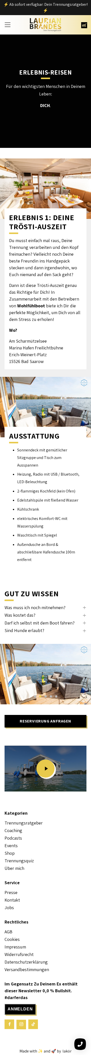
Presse (11, 892)
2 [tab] (40, 696)
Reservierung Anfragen (45, 721)
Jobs (9, 907)
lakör (67, 1051)
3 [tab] (45, 696)
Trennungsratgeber (24, 823)
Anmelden (20, 1009)
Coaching (13, 830)
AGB (8, 932)
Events (11, 845)
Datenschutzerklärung (26, 962)
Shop (10, 853)
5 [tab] (56, 696)
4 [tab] (51, 696)
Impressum (15, 947)
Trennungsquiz (19, 861)
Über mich (14, 868)
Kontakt (12, 900)
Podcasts (13, 838)
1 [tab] (35, 696)
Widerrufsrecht (19, 954)
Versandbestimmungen (27, 969)
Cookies (12, 939)
